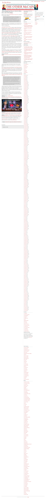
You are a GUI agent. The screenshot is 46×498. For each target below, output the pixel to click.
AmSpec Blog (25, 386)
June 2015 (25, 232)
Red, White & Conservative (27, 447)
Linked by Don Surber (4, 118)
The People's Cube (26, 374)
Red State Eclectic (26, 446)
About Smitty (42, 1)
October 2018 (25, 185)
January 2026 (25, 83)
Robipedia (25, 454)
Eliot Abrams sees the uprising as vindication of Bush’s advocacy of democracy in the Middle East (12, 74)
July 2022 (25, 132)
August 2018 (25, 187)
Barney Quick (25, 352)
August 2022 (25, 131)
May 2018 (25, 191)
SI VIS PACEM (25, 461)
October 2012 (25, 269)
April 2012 (25, 276)
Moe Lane (25, 366)
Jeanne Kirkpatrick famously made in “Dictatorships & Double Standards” (12, 67)
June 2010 (25, 302)
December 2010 (26, 295)
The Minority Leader (26, 473)
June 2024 (25, 105)
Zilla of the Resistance (26, 379)
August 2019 (25, 173)
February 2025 (25, 96)
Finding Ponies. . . (26, 412)
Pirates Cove (25, 321)
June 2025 (25, 91)
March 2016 (25, 221)
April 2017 (25, 206)
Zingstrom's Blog (26, 494)
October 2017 (25, 199)
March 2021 (25, 151)
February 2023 (25, 124)
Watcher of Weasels (26, 488)
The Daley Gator (26, 326)
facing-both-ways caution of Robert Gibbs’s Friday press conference (10, 51)
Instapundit (25, 71)
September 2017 (26, 200)
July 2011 (25, 287)
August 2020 (25, 159)
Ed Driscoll (25, 65)
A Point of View (25, 384)
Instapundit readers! (10, 95)
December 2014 (26, 239)
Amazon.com (30, 337)
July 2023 (25, 118)
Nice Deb (25, 433)
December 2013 (26, 253)
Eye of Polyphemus (26, 411)
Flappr (25, 319)
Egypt (10, 121)
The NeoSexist (25, 474)
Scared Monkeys (26, 459)
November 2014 (26, 240)
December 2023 (26, 112)
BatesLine (25, 354)
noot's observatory (26, 434)
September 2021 (26, 144)
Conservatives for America (27, 399)
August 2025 (25, 89)
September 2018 (26, 186)
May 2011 (25, 289)
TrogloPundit (25, 486)
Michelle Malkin (25, 72)
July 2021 (25, 146)
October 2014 (25, 241)
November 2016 (26, 212)
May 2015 (25, 233)
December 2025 (26, 84)
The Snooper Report (26, 480)
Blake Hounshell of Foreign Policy (13, 14)
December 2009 (26, 309)
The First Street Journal (26, 327)
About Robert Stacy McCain (37, 1)
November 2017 (26, 198)
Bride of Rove (25, 359)
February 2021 (25, 152)
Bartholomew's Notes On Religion (27, 353)
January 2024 (25, 111)
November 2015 (26, 226)
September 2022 (26, 130)
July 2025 (25, 90)
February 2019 (25, 180)
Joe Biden (14, 121)
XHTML (36, 24)
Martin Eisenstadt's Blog (26, 427)
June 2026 (25, 77)
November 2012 (26, 268)
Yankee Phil (25, 493)
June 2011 (25, 288)
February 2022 (25, 138)
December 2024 (26, 98)
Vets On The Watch (26, 487)
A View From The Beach (26, 314)
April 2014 (25, 248)
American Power (7, 121)
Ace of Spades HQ (26, 64)
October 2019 (25, 171)
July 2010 (25, 301)
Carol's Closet (25, 391)
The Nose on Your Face (26, 475)
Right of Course (26, 453)
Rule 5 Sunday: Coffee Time (27, 33)
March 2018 (25, 193)
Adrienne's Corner (26, 385)
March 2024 (25, 109)
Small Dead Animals (26, 372)
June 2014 (25, 246)
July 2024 (25, 104)
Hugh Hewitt (25, 70)
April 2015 (25, 234)
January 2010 (25, 308)
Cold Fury (25, 360)
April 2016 (25, 220)
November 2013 (26, 254)
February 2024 (25, 110)
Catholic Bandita (26, 392)
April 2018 (25, 192)
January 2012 (25, 280)
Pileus (24, 439)
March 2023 (25, 123)
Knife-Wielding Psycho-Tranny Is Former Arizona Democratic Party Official (28, 57)
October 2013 (25, 255)
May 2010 (25, 303)
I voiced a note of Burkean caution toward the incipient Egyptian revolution (11, 32)
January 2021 (25, 153)
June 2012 (25, 274)
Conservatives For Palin (26, 400)
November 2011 (26, 282)
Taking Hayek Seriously (26, 466)
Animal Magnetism (26, 315)
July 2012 (25, 273)
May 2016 (25, 219)
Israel (12, 121)
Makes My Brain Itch (26, 425)
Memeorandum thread (14, 119)
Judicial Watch (25, 420)
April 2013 (25, 262)
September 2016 (26, 214)
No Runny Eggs (26, 367)
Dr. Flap (25, 405)
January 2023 (25, 125)
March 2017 (25, 207)
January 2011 (25, 294)
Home (32, 1)
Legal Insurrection (26, 365)
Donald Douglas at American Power (14, 28)
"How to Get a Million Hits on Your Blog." (28, 15)
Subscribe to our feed (37, 16)
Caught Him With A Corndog (27, 393)
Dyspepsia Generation (26, 406)
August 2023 (25, 117)
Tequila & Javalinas (26, 468)
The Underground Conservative (27, 481)
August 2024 (25, 103)
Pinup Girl (25, 440)
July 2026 (25, 76)
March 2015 (25, 235)
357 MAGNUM (25, 13)
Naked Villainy (25, 432)
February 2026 (25, 82)
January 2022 (25, 139)
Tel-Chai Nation (25, 467)
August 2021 (25, 145)
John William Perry (26, 419)
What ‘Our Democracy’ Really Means (28, 36)
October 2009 (25, 310)
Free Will (25, 413)
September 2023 (26, 116)
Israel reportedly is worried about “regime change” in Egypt (9, 35)
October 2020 (25, 157)
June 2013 (25, 260)
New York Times (18, 121)
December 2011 (26, 281)
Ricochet (25, 452)
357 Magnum (25, 313)
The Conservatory (26, 373)
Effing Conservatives (26, 407)
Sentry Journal (25, 460)
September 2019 (26, 172)
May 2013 (25, 261)
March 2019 (25, 179)
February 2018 (25, 194)
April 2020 (25, 164)
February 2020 (25, 166)
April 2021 (25, 150)
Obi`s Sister (25, 368)
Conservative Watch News (27, 398)
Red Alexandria (25, 445)
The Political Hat (26, 328)
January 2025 (25, 97)
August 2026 (25, 75)
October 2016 (25, 213)
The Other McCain (6, 2)
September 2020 (26, 158)
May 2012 (25, 275)
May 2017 (25, 205)
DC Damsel (25, 404)
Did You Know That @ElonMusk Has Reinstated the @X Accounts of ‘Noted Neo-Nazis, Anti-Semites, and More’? (28, 26)
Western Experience (26, 489)
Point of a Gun (25, 441)
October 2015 (25, 227)
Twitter (3, 52)
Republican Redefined (26, 448)
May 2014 (25, 247)
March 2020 (25, 165)
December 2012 (26, 267)
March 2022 (25, 137)
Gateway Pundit (26, 66)
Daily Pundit (25, 361)
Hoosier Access (26, 418)
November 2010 (26, 296)
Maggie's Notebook (26, 320)
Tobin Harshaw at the (6, 27)
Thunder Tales (25, 482)
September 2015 (26, 228)
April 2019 (25, 178)
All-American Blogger (26, 347)
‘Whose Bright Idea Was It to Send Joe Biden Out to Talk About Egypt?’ (11, 11)
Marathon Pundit (26, 426)
